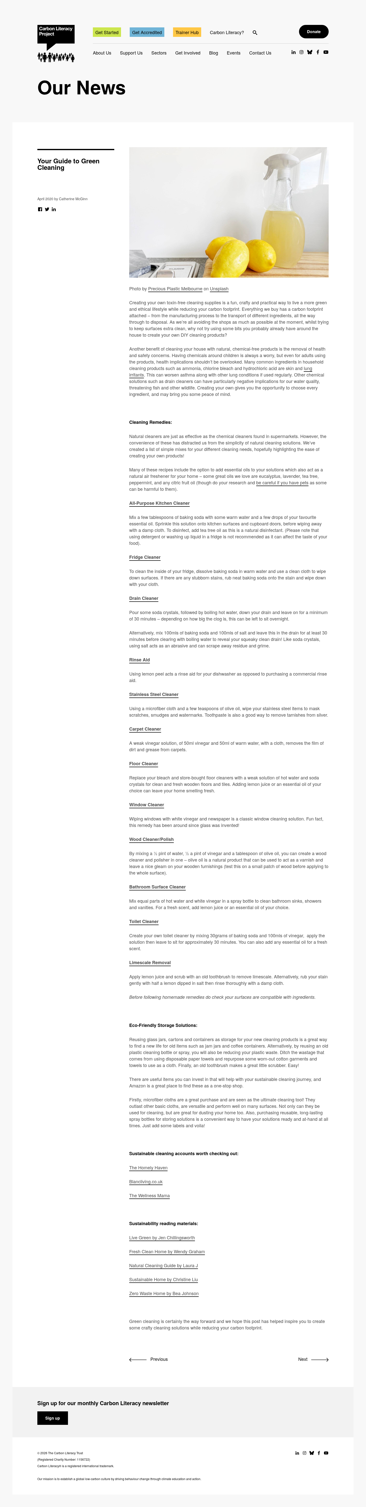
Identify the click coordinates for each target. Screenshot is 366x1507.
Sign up (52, 1418)
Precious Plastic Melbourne (175, 288)
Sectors (159, 52)
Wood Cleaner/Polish (151, 839)
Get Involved (187, 52)
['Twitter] (47, 209)
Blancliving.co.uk (146, 1181)
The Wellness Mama (149, 1195)
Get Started (107, 32)
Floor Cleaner (143, 763)
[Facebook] (40, 209)
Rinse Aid (139, 659)
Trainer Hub (187, 32)
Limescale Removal (150, 962)
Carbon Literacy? (227, 32)
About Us (102, 52)
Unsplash (219, 288)
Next (303, 1359)
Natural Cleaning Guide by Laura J (163, 1265)
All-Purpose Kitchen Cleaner (159, 503)
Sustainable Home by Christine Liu (163, 1279)
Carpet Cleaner (145, 729)
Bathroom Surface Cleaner (157, 886)
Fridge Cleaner (145, 557)
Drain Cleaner (143, 598)
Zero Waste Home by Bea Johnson (164, 1293)
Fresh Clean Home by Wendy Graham (167, 1251)
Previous (158, 1359)
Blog (213, 52)
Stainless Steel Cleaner (154, 694)
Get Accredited (147, 32)
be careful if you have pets (282, 482)
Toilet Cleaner (144, 921)
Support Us (131, 52)
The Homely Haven (148, 1167)
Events (234, 52)
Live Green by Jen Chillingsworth (162, 1237)
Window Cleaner (146, 804)
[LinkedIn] (54, 209)
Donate (314, 31)
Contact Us (260, 52)
